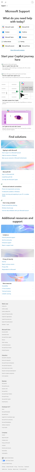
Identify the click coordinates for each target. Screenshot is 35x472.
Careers (3, 435)
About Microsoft (5, 437)
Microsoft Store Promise (6, 347)
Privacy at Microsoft (6, 442)
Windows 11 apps (5, 324)
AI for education (5, 376)
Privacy (15, 466)
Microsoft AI (4, 383)
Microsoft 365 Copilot (6, 399)
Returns (3, 339)
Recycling (10, 469)
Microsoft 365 (4, 391)
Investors (4, 445)
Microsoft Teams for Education (8, 363)
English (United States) (8, 457)
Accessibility (4, 450)
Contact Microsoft (9, 466)
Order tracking (5, 342)
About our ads (15, 469)
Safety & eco (4, 469)
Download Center (5, 334)
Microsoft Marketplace (6, 422)
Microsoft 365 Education (7, 365)
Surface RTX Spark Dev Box (7, 314)
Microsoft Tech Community (7, 419)
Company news (5, 440)
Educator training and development (9, 370)
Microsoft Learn (5, 414)
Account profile (5, 332)
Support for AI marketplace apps (8, 417)
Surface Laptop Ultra (6, 311)
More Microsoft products (17, 50)
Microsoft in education (6, 357)
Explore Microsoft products (7, 321)
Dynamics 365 (4, 388)
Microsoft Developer (6, 411)
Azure (3, 409)
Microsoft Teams (5, 396)
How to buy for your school (7, 368)
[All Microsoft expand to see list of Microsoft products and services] (2, 2)
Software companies (6, 424)
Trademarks (26, 466)
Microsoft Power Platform (7, 393)
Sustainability (4, 453)
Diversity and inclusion (6, 448)
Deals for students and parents (8, 373)
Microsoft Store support (6, 337)
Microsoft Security (5, 386)
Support (3, 6)
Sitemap (3, 466)
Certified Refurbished (6, 345)
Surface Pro (4, 306)
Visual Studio (4, 427)
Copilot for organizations (7, 316)
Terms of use (20, 466)
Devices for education (6, 360)
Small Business (5, 401)
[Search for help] (5, 2)
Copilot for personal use (6, 319)
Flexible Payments (5, 350)
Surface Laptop (5, 308)
